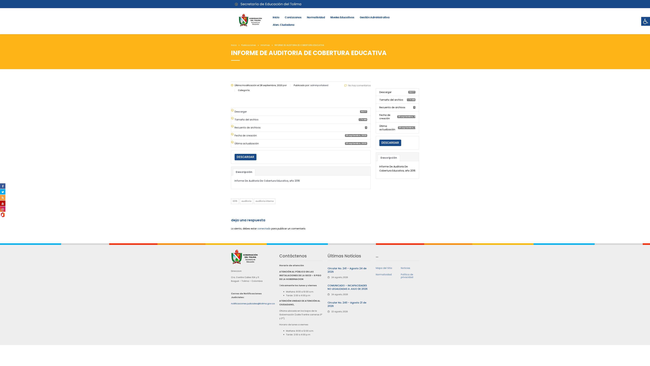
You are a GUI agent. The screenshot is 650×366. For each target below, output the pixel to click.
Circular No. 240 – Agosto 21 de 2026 (347, 304)
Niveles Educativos (342, 17)
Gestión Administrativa (374, 17)
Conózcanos (293, 17)
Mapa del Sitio (384, 268)
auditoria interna (264, 201)
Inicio (276, 17)
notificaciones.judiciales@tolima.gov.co (253, 303)
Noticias (405, 268)
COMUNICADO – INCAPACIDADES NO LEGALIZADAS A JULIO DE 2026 (347, 287)
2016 (235, 201)
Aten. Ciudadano (283, 25)
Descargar (245, 157)
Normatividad (316, 17)
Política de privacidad (407, 276)
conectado (264, 228)
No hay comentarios (359, 85)
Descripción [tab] (244, 172)
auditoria (246, 201)
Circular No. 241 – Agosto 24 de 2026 (347, 270)
